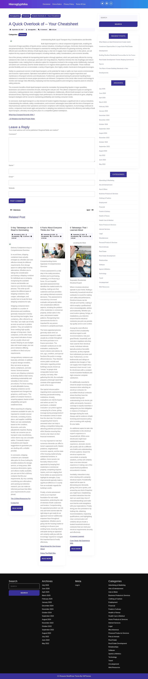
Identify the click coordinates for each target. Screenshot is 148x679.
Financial (26, 16)
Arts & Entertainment (105, 185)
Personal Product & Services (108, 242)
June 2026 (102, 93)
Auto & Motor (103, 189)
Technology (102, 273)
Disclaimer (46, 4)
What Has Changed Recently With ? (22, 115)
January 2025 (103, 111)
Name (11, 165)
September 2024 (104, 129)
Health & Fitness (104, 216)
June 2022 (102, 160)
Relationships (103, 260)
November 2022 (104, 137)
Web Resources (104, 287)
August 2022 (103, 151)
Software (102, 264)
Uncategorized (103, 282)
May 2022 (102, 164)
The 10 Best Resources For (21, 498)
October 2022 (103, 142)
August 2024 (103, 133)
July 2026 (102, 89)
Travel (101, 278)
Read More (17, 509)
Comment (13, 134)
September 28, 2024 (17, 29)
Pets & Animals (104, 247)
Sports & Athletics (104, 269)
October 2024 (103, 124)
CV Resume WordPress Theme (68, 676)
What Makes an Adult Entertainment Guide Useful (115, 42)
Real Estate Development (107, 256)
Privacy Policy (69, 4)
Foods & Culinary (104, 211)
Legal (101, 233)
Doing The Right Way (48, 553)
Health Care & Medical (106, 220)
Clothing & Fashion (105, 198)
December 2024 (104, 115)
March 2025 (103, 102)
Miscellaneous (103, 238)
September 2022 (104, 146)
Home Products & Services (107, 225)
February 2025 (104, 106)
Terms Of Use (81, 4)
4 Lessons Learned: (77, 536)
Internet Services (104, 229)
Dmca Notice (57, 4)
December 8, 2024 (19, 234)
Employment (103, 202)
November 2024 (104, 120)
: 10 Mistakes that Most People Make (22, 119)
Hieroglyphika (18, 4)
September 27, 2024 (79, 234)
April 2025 (102, 97)
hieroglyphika (32, 29)
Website (12, 188)
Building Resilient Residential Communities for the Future (117, 55)
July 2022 (102, 155)
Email (11, 177)
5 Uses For (15, 503)
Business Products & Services (108, 193)
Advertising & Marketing (106, 180)
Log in (77, 585)
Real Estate (102, 251)
